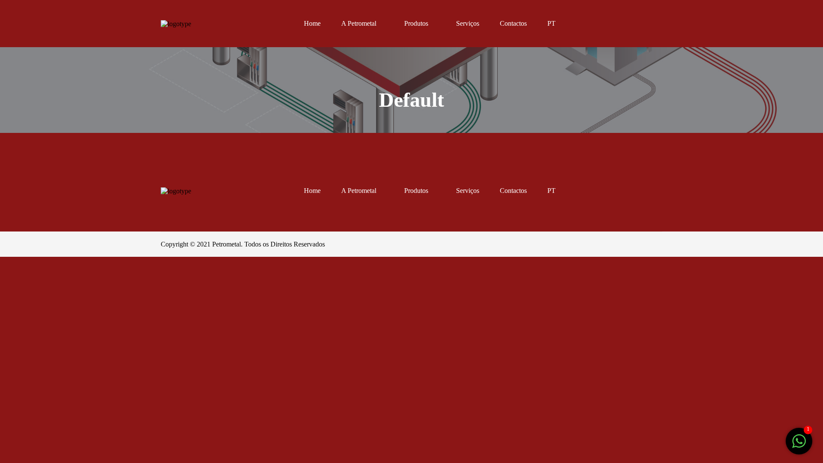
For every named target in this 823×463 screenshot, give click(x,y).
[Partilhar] (35, 270)
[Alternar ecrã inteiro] (59, 270)
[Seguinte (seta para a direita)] (35, 295)
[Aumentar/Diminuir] (83, 270)
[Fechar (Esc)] (11, 270)
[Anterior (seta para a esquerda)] (11, 295)
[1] (799, 445)
